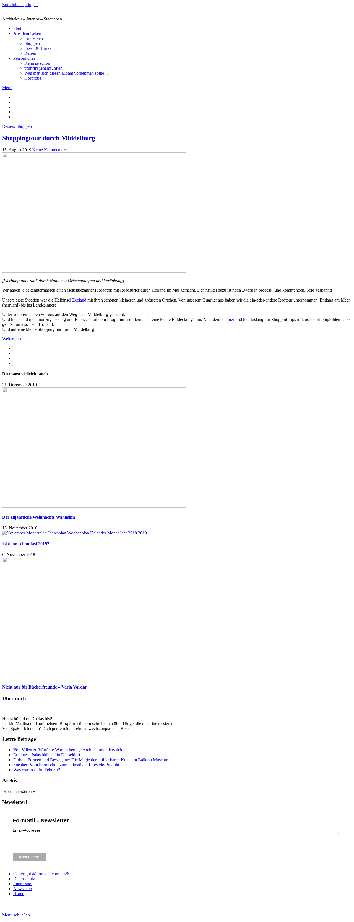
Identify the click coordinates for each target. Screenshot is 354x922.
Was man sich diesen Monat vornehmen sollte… (66, 73)
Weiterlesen (12, 338)
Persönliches (24, 58)
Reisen (30, 53)
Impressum (22, 883)
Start (17, 28)
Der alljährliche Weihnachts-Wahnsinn (38, 517)
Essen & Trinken (39, 48)
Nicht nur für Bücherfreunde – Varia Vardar (44, 687)
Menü (7, 87)
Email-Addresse (26, 830)
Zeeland (78, 300)
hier (231, 319)
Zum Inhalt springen (20, 4)
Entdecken (33, 38)
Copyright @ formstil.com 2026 (41, 873)
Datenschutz (24, 878)
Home (18, 893)
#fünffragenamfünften (43, 68)
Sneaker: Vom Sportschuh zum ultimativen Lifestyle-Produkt (66, 764)
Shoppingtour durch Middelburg (48, 138)
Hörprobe (32, 78)
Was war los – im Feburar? (36, 769)
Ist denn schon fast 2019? (25, 543)
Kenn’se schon (37, 63)
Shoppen (32, 43)
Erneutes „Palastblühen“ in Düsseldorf (46, 754)
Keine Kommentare (49, 149)
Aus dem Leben (27, 33)
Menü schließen (16, 915)
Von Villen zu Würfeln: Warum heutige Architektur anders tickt (68, 749)
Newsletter (22, 888)
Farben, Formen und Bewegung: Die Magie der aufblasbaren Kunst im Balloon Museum (90, 759)
